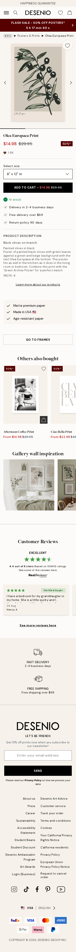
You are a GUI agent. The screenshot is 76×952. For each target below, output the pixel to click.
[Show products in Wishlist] (60, 13)
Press (31, 806)
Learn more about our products (38, 284)
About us (29, 798)
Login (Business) (23, 874)
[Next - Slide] (71, 82)
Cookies (46, 828)
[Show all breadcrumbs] (7, 36)
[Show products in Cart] (69, 13)
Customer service (53, 806)
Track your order (52, 813)
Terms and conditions (56, 821)
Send (38, 771)
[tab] (12, 127)
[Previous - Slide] (5, 82)
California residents (54, 847)
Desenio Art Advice (54, 798)
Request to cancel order (53, 875)
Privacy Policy (32, 780)
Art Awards (27, 867)
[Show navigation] (6, 13)
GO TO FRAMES (38, 340)
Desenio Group (49, 940)
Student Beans (25, 840)
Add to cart (38, 187)
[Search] (15, 13)
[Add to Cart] (44, 420)
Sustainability (25, 821)
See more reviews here (38, 625)
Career (30, 813)
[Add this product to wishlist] (67, 45)
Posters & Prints (29, 36)
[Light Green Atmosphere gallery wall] (28, 484)
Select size (11, 166)
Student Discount (23, 847)
